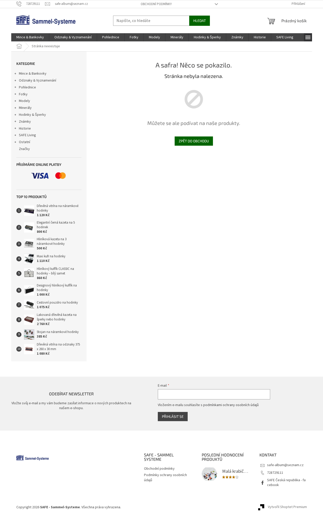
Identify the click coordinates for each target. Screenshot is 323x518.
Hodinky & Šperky (32, 114)
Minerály (25, 107)
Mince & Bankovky (32, 73)
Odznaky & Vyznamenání (37, 80)
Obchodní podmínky (156, 4)
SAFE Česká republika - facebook (286, 483)
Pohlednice (27, 87)
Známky (25, 121)
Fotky (23, 94)
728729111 (275, 472)
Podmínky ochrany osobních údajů (165, 477)
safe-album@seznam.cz (285, 465)
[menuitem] (30, 37)
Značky (24, 149)
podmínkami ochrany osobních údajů (231, 405)
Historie (25, 128)
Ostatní (24, 142)
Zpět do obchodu (194, 141)
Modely (24, 100)
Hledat (199, 20)
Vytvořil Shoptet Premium (287, 507)
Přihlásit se (173, 416)
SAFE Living (27, 135)
